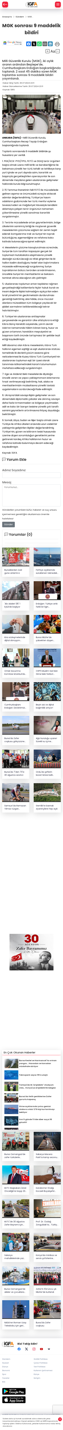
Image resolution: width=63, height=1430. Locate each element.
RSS (3, 1382)
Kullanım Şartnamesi (43, 1370)
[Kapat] (60, 1419)
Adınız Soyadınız (14, 470)
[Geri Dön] (5, 4)
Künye (36, 1374)
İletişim (37, 1378)
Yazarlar (5, 1378)
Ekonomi (6, 1370)
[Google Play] (31, 1391)
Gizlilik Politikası (41, 1359)
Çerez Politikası (40, 1363)
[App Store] (31, 1399)
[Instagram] (34, 1349)
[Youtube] (41, 1349)
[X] (26, 1349)
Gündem (6, 1359)
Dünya (5, 1366)
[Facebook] (19, 1349)
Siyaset (5, 1363)
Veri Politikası (39, 1366)
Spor (4, 1374)
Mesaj (6, 482)
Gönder (8, 524)
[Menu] (58, 4)
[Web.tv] (49, 1349)
